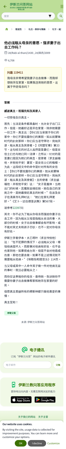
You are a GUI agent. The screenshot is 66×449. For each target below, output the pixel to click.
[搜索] (61, 16)
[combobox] (26, 16)
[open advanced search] (50, 16)
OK (20, 443)
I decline (37, 443)
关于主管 (43, 416)
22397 (17, 208)
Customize (53, 443)
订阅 (58, 364)
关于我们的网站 (26, 416)
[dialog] (31, 435)
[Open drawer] (62, 6)
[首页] (6, 29)
